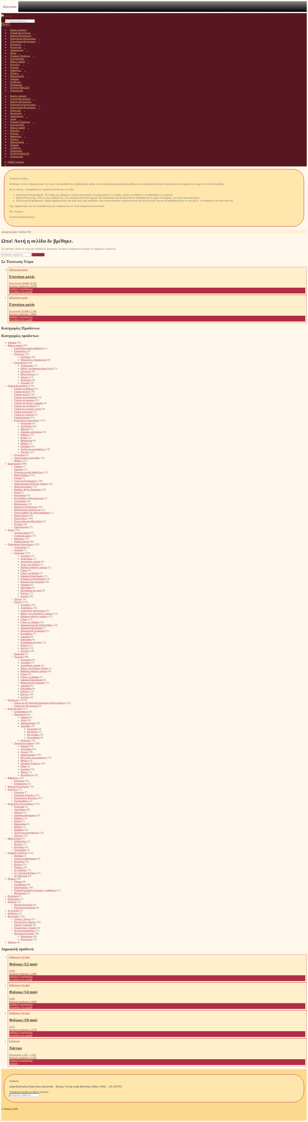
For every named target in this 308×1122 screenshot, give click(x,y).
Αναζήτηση (38, 254)
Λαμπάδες (26, 726)
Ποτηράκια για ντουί (31, 590)
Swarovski (26, 423)
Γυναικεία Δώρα (22, 535)
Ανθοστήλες (20, 841)
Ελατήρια (25, 357)
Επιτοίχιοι (19, 780)
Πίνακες (12, 878)
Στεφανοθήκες (21, 801)
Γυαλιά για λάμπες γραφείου (28, 403)
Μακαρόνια (26, 440)
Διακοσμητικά (28, 723)
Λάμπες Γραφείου (23, 925)
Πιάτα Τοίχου (21, 515)
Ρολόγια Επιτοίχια (23, 904)
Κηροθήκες (26, 633)
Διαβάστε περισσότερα (21, 289)
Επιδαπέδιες (20, 351)
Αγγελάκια (26, 749)
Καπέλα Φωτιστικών (18, 786)
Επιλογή (13, 1063)
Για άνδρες (32, 731)
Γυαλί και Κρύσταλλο (25, 481)
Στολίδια (25, 769)
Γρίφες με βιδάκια (30, 573)
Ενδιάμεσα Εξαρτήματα (33, 579)
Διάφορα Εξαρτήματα (31, 576)
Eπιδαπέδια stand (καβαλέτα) (29, 348)
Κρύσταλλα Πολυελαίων (20, 803)
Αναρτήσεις (26, 558)
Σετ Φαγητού (20, 876)
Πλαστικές (26, 380)
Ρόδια (23, 766)
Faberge (18, 466)
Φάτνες (24, 772)
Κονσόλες (19, 847)
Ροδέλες (25, 645)
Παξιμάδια (26, 587)
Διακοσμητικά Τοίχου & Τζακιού (31, 483)
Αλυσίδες (25, 556)
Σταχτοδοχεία (21, 527)
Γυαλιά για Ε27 (22, 394)
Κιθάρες (25, 434)
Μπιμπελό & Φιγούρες (26, 507)
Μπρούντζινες (28, 374)
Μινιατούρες (20, 504)
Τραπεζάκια (20, 850)
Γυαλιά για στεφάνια (24, 406)
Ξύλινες (25, 377)
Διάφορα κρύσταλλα (31, 432)
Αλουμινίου (27, 365)
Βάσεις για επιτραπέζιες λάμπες (37, 613)
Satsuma (12, 342)
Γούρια (17, 478)
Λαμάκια (25, 584)
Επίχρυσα (19, 553)
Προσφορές (14, 899)
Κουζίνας (19, 861)
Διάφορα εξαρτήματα (24, 815)
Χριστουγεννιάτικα (24, 743)
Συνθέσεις (13, 913)
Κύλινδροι (19, 455)
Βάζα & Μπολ (21, 475)
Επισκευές (13, 700)
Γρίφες (24, 570)
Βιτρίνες (18, 844)
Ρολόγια (12, 901)
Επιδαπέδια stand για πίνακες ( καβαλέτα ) (35, 890)
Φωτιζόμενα (27, 775)
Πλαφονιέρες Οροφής (25, 927)
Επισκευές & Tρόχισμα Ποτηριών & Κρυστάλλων (40, 703)
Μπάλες (25, 443)
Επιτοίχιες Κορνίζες (24, 795)
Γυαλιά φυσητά (22, 417)
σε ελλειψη (13, 910)
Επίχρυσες (26, 371)
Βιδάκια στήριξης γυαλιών (34, 567)
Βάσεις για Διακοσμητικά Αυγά (36, 368)
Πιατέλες (18, 867)
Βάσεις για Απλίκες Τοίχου (34, 668)
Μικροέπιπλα (14, 838)
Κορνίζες (12, 789)
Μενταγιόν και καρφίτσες (33, 757)
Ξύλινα (17, 599)
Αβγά (23, 720)
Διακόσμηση (14, 463)
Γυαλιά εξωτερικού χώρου (27, 408)
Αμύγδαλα (26, 426)
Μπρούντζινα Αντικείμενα (27, 509)
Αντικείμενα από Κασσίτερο (28, 472)
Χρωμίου (25, 383)
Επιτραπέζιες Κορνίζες (25, 798)
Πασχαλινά (20, 714)
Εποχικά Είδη (15, 708)
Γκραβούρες (20, 884)
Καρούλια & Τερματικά (33, 630)
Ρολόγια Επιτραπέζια (24, 907)
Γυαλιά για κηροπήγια (25, 397)
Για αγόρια (32, 728)
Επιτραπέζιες (20, 362)
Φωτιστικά (13, 916)
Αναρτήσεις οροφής (31, 561)
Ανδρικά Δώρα (21, 532)
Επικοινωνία (16, 90)
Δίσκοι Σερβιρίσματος (25, 858)
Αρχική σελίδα (9, 231)
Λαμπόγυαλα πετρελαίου (27, 457)
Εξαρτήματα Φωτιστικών (20, 544)
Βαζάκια (18, 855)
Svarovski (19, 806)
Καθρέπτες (13, 778)
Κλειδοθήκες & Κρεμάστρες (29, 498)
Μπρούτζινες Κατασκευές (34, 359)
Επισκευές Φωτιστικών (26, 705)
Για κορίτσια (33, 737)
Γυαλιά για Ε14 (22, 391)
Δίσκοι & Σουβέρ (23, 486)
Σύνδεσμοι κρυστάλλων (33, 449)
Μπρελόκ (19, 538)
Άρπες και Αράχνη (30, 564)
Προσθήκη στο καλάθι (20, 292)
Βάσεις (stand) (15, 345)
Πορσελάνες (20, 518)
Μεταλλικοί (20, 893)
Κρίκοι (24, 437)
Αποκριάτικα (20, 711)
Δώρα (11, 530)
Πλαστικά (19, 654)
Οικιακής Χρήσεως (30, 763)
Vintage (18, 881)
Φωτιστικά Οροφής (24, 933)
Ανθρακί (18, 550)
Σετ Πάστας (20, 870)
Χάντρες (25, 452)
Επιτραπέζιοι (20, 783)
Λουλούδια (20, 501)
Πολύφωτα (26, 939)
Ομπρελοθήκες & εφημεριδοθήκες (32, 512)
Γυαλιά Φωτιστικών (18, 385)
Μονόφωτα (26, 936)
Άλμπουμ (19, 792)
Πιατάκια (25, 446)
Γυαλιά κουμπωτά (23, 411)
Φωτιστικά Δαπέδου (24, 930)
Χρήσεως (25, 740)
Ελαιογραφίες (21, 887)
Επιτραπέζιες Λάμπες (25, 922)
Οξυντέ (18, 602)
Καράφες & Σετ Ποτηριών (27, 489)
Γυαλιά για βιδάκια (23, 388)
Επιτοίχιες (19, 354)
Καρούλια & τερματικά (32, 581)
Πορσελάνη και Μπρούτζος (28, 521)
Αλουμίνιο (26, 659)
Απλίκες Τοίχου (22, 919)
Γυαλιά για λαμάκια (24, 400)
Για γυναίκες (33, 734)
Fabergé (25, 717)
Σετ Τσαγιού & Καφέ (25, 873)
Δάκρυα (25, 429)
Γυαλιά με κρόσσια (24, 414)
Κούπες (18, 864)
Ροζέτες (25, 593)
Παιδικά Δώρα (21, 541)
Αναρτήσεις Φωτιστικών (33, 610)
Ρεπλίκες (18, 524)
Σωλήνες (25, 596)
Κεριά (17, 492)
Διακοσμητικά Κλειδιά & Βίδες (37, 625)
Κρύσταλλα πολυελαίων (26, 420)
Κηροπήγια (20, 495)
